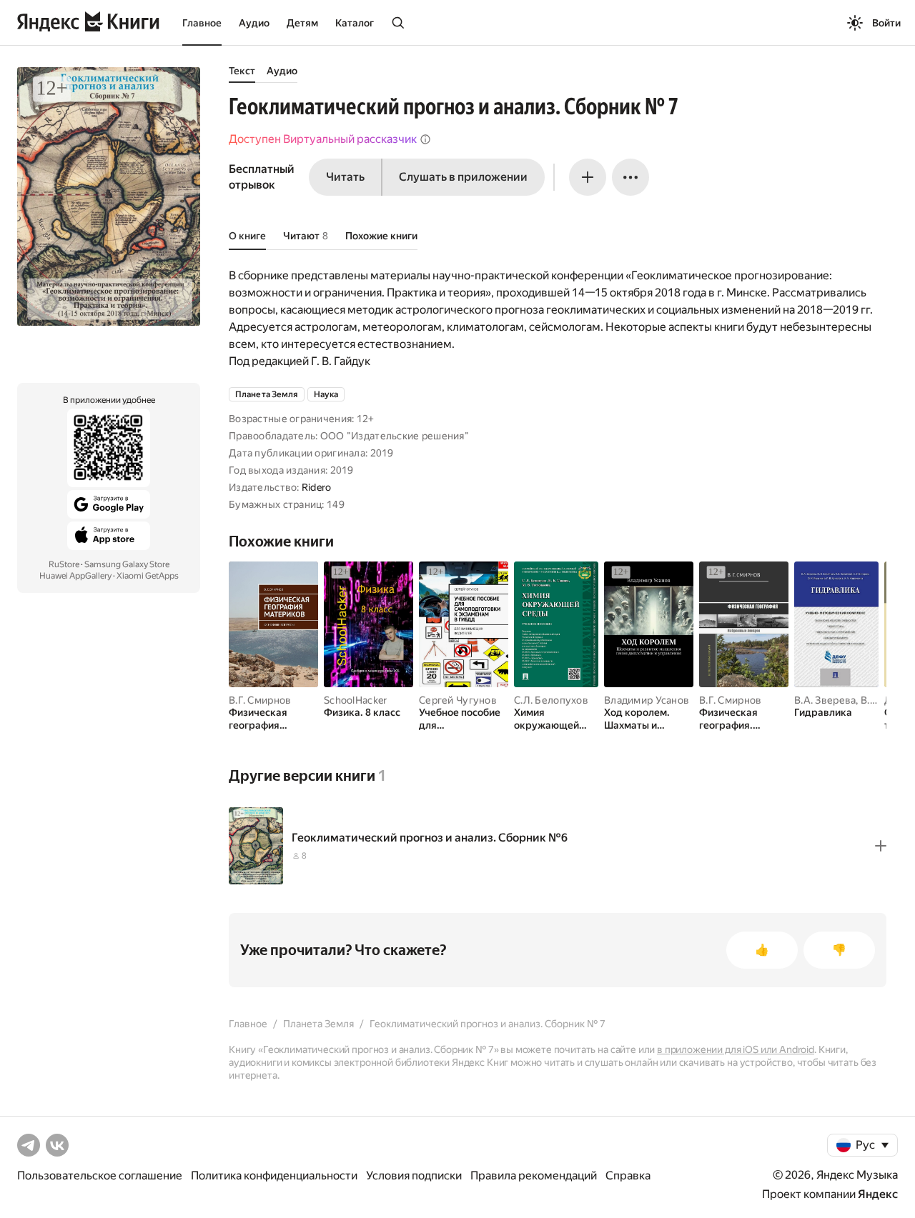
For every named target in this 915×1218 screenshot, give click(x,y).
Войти (886, 23)
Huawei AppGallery (75, 576)
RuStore (64, 564)
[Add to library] (880, 846)
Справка (628, 1175)
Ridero (317, 487)
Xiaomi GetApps (148, 576)
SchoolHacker (355, 700)
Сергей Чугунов (458, 700)
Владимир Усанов (646, 700)
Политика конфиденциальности (274, 1175)
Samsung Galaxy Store (126, 564)
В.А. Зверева (825, 700)
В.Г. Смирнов (260, 700)
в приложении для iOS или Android (735, 1049)
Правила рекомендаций (533, 1175)
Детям (302, 23)
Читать (345, 177)
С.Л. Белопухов (551, 700)
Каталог (354, 23)
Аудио (254, 23)
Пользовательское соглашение (99, 1175)
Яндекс (878, 1194)
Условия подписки (414, 1175)
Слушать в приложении (463, 177)
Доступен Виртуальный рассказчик (323, 139)
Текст (242, 70)
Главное (202, 23)
